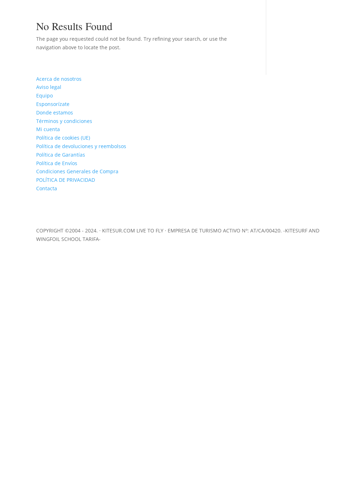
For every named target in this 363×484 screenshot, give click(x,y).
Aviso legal (48, 87)
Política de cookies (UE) (63, 137)
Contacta (46, 188)
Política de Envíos (56, 163)
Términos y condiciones (64, 121)
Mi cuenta (48, 129)
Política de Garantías (60, 154)
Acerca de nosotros (59, 78)
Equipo (44, 95)
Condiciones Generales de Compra (77, 171)
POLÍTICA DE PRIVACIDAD (65, 179)
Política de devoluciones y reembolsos (81, 146)
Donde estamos (54, 112)
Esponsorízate (52, 104)
